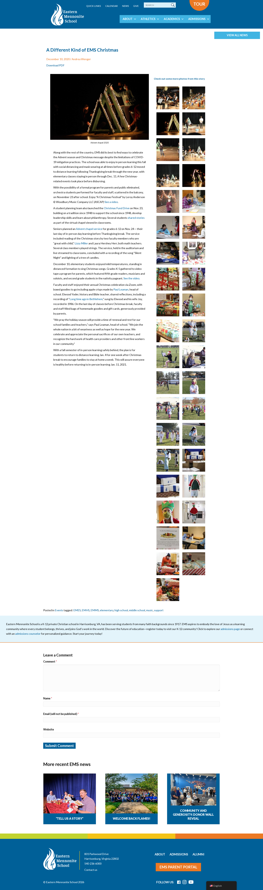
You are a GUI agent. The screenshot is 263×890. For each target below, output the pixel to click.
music (149, 610)
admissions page (230, 629)
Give (136, 6)
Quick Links (93, 6)
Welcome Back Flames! (131, 818)
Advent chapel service (89, 228)
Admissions (196, 19)
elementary (106, 610)
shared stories (136, 217)
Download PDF (55, 65)
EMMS (95, 610)
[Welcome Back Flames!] (131, 793)
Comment (50, 661)
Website (48, 729)
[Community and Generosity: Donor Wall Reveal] (193, 796)
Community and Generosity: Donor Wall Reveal (193, 814)
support (158, 610)
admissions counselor (27, 633)
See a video (111, 202)
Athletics (148, 19)
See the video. (131, 278)
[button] (135, 19)
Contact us (90, 869)
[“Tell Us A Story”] (69, 793)
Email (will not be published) (61, 714)
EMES (77, 610)
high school (121, 610)
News (125, 6)
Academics (172, 19)
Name (47, 698)
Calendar (111, 6)
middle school (137, 610)
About (127, 19)
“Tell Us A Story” (70, 818)
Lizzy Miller (81, 243)
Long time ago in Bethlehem (86, 299)
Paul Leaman (120, 289)
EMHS (85, 610)
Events (59, 610)
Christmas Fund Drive (117, 208)
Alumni (198, 854)
